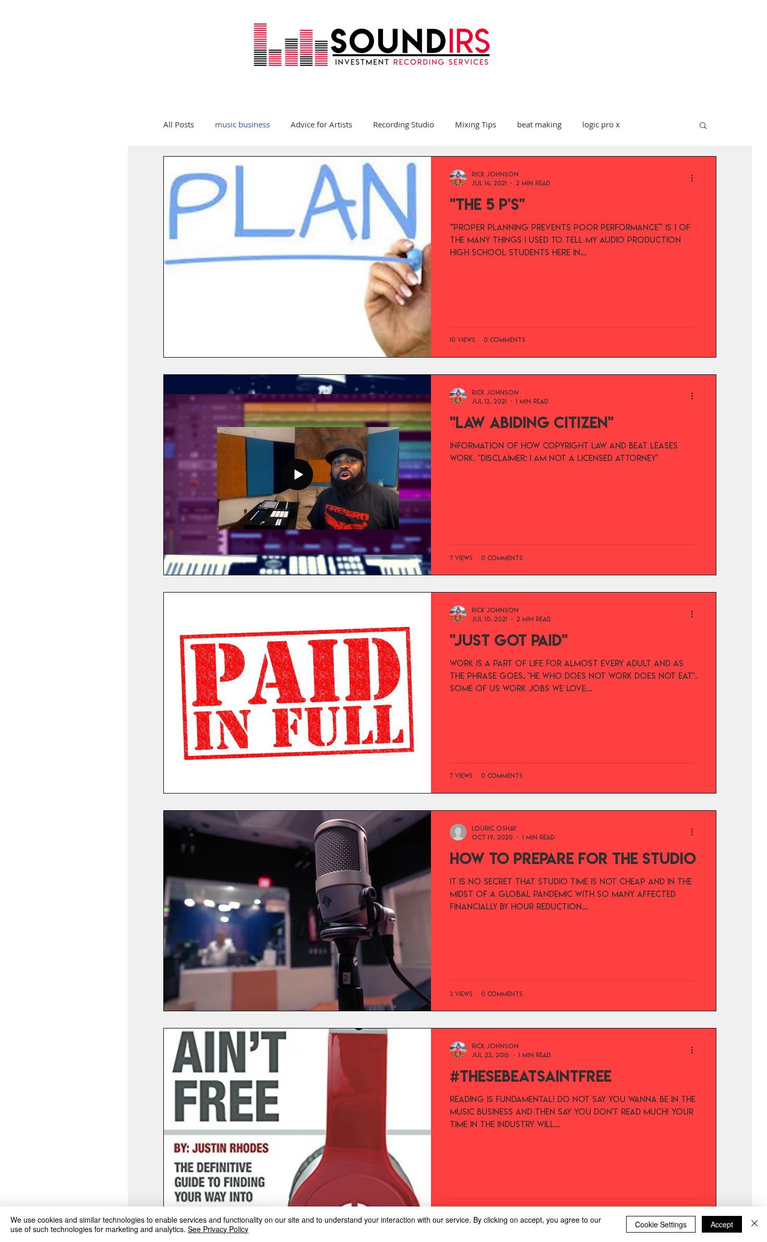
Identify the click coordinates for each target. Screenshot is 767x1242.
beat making (539, 124)
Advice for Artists (321, 124)
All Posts (178, 124)
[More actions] (695, 178)
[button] (703, 126)
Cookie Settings (661, 1224)
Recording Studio (403, 124)
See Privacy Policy (218, 1229)
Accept (722, 1224)
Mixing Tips (475, 124)
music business (242, 124)
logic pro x (601, 124)
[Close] (754, 1224)
